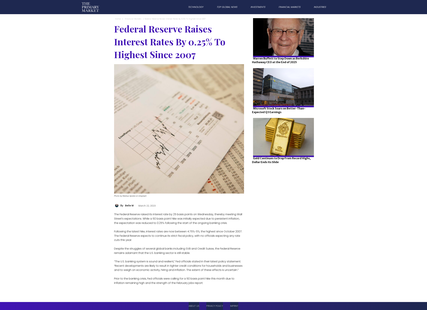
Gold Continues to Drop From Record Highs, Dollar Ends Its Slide (281, 160)
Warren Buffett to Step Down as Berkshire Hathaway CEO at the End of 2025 (280, 60)
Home (118, 19)
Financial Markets (133, 19)
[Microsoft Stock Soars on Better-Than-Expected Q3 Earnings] (282, 98)
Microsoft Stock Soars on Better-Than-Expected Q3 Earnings (278, 110)
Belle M (129, 205)
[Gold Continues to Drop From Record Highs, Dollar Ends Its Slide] (282, 148)
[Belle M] (117, 205)
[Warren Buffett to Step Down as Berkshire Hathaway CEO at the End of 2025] (282, 48)
